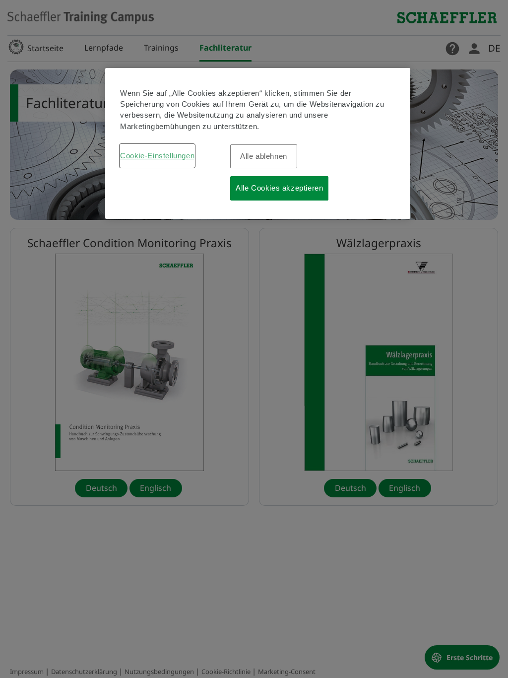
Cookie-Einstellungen (157, 155)
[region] (257, 143)
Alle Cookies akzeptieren (279, 188)
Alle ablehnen (263, 156)
